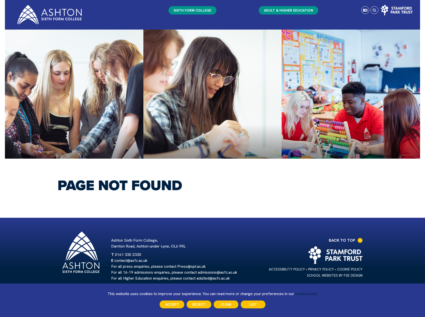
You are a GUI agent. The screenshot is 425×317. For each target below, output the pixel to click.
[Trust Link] (397, 10)
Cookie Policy (350, 269)
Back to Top (342, 240)
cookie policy (306, 293)
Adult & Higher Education (288, 10)
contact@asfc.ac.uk (130, 260)
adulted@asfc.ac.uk (213, 278)
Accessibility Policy (287, 269)
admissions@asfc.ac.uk (217, 272)
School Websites (322, 275)
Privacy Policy (321, 269)
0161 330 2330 (128, 254)
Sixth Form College (192, 10)
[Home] (49, 14)
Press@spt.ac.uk (191, 266)
